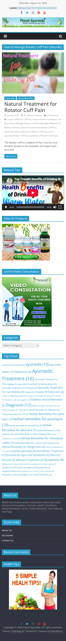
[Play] (6, 207)
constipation (23, 400)
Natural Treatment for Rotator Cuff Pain (30, 106)
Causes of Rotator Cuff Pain (19, 119)
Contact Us (7, 540)
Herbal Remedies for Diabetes (43, 409)
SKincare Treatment (29, 460)
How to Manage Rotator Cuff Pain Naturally (28, 123)
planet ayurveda (24, 451)
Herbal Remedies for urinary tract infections (37, 443)
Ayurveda (10, 98)
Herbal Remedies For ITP (15, 414)
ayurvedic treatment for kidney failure (37, 384)
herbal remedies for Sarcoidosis (25, 425)
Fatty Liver (54, 406)
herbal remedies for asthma (15, 410)
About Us (7, 530)
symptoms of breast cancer (43, 464)
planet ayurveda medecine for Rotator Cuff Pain (25, 131)
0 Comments (52, 115)
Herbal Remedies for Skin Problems (32, 434)
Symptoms (54, 460)
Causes (29, 392)
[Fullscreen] (60, 207)
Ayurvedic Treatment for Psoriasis (19, 387)
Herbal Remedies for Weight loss (23, 447)
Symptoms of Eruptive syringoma (19, 467)
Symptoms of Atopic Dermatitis (16, 464)
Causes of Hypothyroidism (14, 396)
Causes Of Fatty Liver (49, 392)
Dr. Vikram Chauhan (33, 115)
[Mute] (54, 207)
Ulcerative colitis (11, 474)
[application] (33, 193)
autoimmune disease (13, 364)
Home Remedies (25, 98)
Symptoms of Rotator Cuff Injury (43, 135)
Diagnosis (18, 405)
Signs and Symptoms (35, 455)
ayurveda (37, 364)
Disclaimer (7, 535)
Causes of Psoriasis (36, 396)
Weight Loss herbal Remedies (36, 474)
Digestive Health (40, 406)
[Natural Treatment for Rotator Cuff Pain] (33, 54)
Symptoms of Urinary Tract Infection (37, 471)
